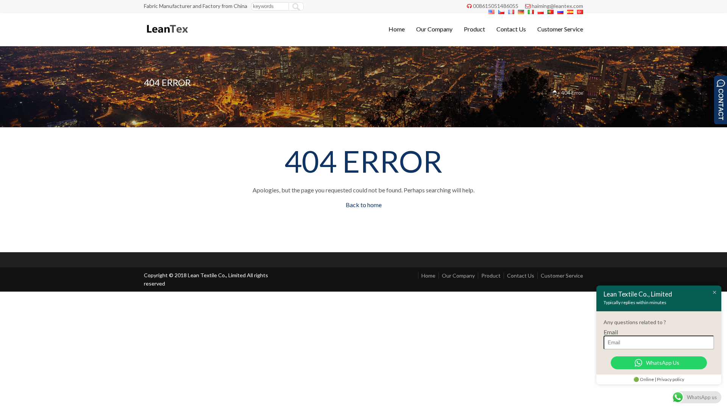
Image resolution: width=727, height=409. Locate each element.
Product (474, 29)
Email (611, 332)
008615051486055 (495, 6)
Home (396, 29)
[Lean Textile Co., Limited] (167, 36)
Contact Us (511, 29)
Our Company (434, 29)
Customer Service (560, 29)
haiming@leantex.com (557, 6)
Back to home (364, 204)
